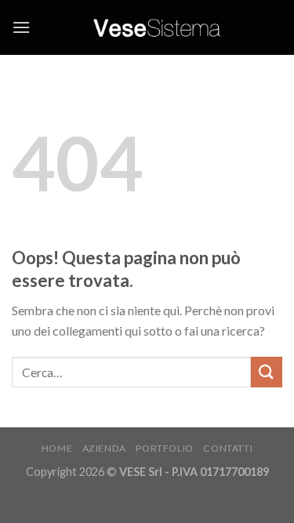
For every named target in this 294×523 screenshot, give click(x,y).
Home (57, 448)
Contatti (227, 448)
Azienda (104, 448)
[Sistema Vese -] (156, 27)
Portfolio (165, 448)
